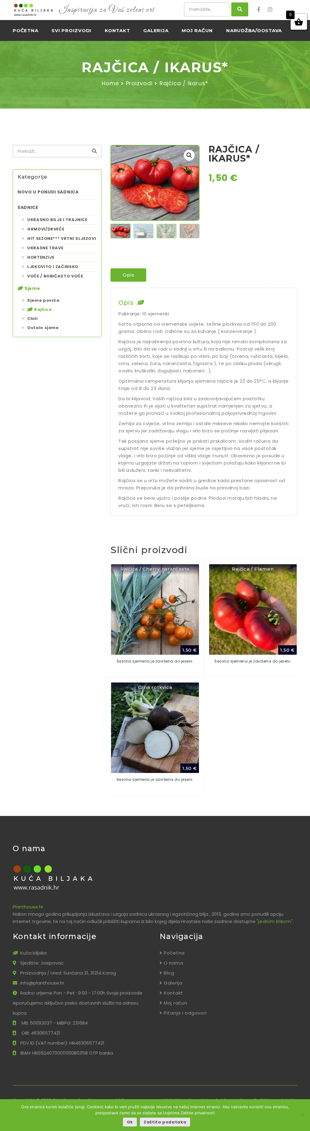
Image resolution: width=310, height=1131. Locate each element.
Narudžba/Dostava (254, 30)
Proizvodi (139, 83)
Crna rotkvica (155, 687)
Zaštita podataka (165, 1122)
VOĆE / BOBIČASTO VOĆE (55, 276)
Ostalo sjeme (43, 328)
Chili (32, 318)
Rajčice (43, 309)
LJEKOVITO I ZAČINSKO (52, 267)
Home (110, 83)
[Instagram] (272, 9)
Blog (169, 973)
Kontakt (117, 30)
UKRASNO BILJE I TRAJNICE (57, 220)
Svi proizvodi (71, 30)
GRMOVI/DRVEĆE (45, 229)
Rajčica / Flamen (253, 569)
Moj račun (197, 30)
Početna (25, 30)
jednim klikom (274, 921)
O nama (173, 963)
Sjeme (32, 288)
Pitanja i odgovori (185, 1013)
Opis (128, 275)
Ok (130, 1122)
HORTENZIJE (40, 257)
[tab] (128, 275)
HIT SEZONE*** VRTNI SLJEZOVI (61, 238)
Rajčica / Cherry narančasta (155, 569)
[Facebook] (261, 9)
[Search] (94, 151)
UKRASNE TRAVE (45, 248)
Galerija (155, 30)
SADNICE (28, 207)
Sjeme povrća (43, 300)
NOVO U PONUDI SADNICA (48, 192)
